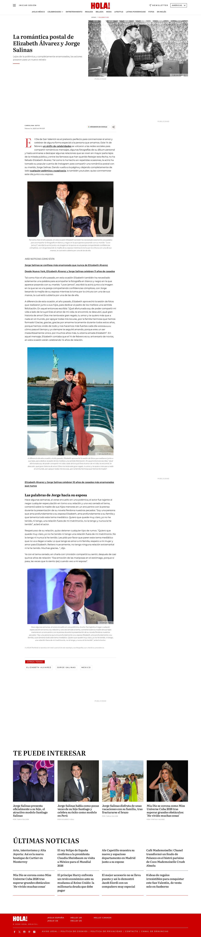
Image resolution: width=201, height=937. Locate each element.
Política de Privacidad (106, 931)
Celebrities (103, 17)
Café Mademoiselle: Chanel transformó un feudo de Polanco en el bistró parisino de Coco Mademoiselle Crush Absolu (165, 857)
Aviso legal (50, 931)
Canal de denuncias (154, 931)
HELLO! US (76, 921)
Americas (177, 5)
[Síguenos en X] (19, 932)
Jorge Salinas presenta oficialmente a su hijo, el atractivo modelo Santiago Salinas (30, 810)
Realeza (89, 12)
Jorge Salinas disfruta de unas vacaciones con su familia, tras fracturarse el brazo (122, 808)
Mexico (86, 667)
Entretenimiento (74, 12)
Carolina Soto (32, 125)
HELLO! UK (76, 918)
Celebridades (54, 12)
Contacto (131, 931)
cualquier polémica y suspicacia (48, 170)
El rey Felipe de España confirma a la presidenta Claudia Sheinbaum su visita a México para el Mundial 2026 (76, 857)
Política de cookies (74, 931)
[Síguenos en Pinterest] (29, 932)
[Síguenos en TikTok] (34, 932)
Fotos (151, 12)
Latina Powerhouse (136, 12)
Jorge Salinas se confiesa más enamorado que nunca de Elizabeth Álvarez (66, 265)
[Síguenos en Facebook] (15, 932)
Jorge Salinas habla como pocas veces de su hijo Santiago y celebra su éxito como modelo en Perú (78, 810)
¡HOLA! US (52, 921)
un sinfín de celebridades (57, 146)
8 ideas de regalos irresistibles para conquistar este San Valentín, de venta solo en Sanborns (165, 880)
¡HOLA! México (38, 12)
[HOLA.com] (100, 6)
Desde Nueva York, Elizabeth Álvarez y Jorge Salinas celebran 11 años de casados (70, 271)
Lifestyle (118, 12)
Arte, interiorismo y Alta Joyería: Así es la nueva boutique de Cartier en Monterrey (29, 856)
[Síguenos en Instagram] (24, 932)
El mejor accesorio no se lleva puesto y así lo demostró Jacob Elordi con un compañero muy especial (121, 880)
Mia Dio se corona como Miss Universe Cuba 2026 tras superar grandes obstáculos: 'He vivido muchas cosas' (166, 810)
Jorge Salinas (66, 667)
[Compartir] (113, 127)
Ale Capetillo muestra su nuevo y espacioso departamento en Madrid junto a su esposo (119, 856)
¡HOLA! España (55, 918)
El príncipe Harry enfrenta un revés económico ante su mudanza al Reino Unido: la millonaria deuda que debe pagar (75, 882)
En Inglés (161, 12)
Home (93, 17)
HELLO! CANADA (103, 918)
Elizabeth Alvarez (38, 667)
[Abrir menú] (14, 5)
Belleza (99, 12)
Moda (109, 12)
